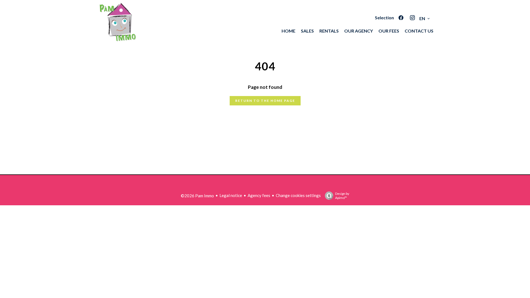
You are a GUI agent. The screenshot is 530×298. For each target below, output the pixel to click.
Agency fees (259, 195)
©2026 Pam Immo (197, 195)
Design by (342, 195)
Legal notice (230, 195)
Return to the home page (265, 101)
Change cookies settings (298, 195)
